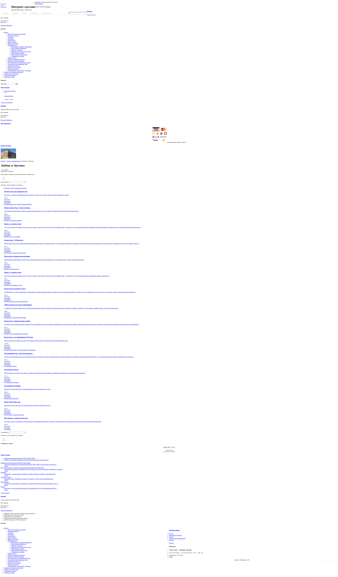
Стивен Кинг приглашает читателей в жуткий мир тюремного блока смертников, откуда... (31, 483)
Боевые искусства (13, 43)
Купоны (171, 540)
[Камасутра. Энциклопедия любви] (15, 317)
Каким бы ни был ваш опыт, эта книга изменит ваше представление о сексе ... (27, 405)
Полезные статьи (46, 13)
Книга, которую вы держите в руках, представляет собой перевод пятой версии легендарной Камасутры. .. (36, 340)
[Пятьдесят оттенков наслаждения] (15, 253)
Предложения (5, 87)
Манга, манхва (12, 42)
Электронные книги (10, 75)
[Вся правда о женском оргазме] (14, 415)
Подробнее (7, 202)
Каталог (4, 13)
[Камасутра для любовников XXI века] (16, 334)
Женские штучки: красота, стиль (21, 51)
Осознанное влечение (12, 386)
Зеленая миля (5, 482)
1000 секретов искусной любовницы (18, 305)
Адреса (171, 537)
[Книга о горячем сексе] (11, 269)
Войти (49, 7)
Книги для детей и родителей (17, 34)
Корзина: (37, 2)
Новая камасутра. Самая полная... (17, 208)
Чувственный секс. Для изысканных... (18, 353)
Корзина (89, 11)
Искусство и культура (14, 67)
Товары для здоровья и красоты (13, 72)
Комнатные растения (17, 53)
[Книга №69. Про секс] (11, 398)
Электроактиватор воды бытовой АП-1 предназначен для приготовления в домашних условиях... (33, 469)
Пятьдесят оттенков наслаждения (17, 256)
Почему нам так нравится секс (16, 191)
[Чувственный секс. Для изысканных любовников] (19, 350)
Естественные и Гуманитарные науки (19, 62)
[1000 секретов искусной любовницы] (16, 301)
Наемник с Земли (6, 477)
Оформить (9, 25)
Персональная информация (177, 538)
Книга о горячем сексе (12, 224)
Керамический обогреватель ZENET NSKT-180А (15, 463)
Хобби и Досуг (12, 58)
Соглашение (34, 13)
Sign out (171, 543)
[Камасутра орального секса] (13, 285)
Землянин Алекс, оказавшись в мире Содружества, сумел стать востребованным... (29, 479)
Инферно (3, 472)
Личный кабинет (174, 530)
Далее (6, 466)
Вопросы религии (13, 69)
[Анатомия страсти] (10, 366)
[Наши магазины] (8, 158)
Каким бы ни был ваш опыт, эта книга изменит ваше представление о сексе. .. (27, 389)
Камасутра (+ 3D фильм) (13, 240)
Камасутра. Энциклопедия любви (17, 321)
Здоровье (10, 37)
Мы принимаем (6, 123)
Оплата (24, 13)
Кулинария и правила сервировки (21, 46)
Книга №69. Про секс (12, 402)
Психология (11, 40)
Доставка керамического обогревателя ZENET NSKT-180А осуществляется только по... (30, 464)
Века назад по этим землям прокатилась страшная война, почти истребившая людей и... (30, 488)
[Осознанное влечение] (11, 382)
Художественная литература (16, 59)
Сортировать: (5, 182)
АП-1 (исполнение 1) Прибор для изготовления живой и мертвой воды (22, 467)
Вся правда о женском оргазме (16, 418)
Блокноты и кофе (9, 77)
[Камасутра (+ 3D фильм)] (12, 236)
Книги (6, 32)
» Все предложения (6, 102)
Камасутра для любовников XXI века (18, 337)
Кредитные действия (175, 535)
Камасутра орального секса (15, 289)
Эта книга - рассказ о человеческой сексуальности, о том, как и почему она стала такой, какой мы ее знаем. (36, 195)
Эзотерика (11, 39)
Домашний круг (12, 45)
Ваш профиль (39, 4)
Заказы (171, 533)
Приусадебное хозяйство (18, 48)
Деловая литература (14, 66)
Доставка (15, 13)
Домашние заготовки (17, 56)
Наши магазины (6, 145)
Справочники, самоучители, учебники (19, 70)
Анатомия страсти (11, 370)
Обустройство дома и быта (19, 54)
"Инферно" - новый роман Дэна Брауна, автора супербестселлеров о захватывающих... (30, 474)
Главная (3, 161)
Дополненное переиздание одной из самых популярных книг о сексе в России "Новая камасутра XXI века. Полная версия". (41, 211)
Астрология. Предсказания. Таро (18, 64)
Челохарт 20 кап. (8, 96)
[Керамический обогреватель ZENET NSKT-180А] (19, 458)
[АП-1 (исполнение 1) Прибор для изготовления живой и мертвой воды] (26, 460)
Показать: (4, 185)
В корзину (7, 201)
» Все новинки (5, 493)
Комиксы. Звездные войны (16, 61)
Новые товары (5, 455)
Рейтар (3, 487)
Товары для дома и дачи (11, 73)
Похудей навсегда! (13, 35)
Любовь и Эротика (17, 50)
